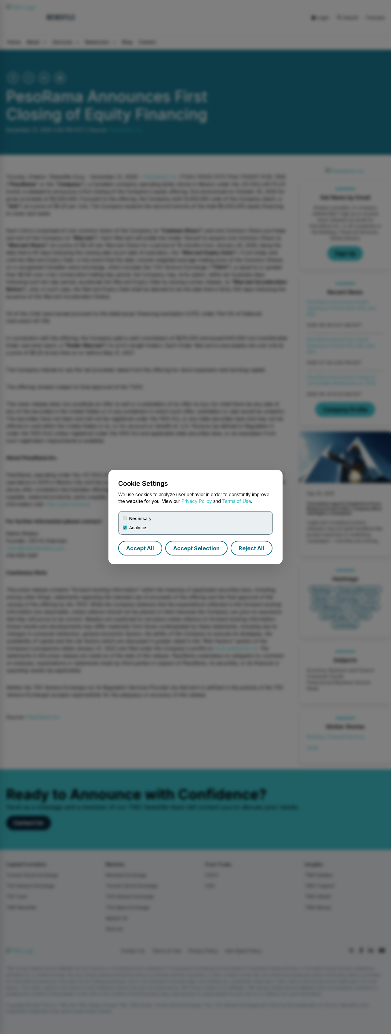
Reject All (251, 548)
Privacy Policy (196, 501)
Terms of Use (236, 501)
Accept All (140, 548)
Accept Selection (196, 548)
